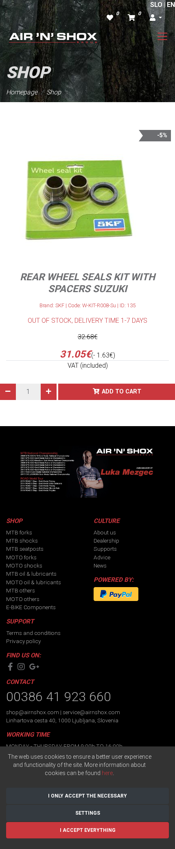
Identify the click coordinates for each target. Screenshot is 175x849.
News (100, 565)
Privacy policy (23, 641)
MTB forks (19, 532)
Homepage (21, 92)
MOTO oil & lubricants (33, 582)
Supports (105, 548)
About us (105, 532)
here (107, 773)
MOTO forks (21, 557)
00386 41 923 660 (58, 696)
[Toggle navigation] (162, 36)
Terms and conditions (33, 633)
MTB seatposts (25, 548)
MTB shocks (22, 540)
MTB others (20, 590)
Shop (53, 92)
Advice (102, 557)
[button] (155, 18)
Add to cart (121, 391)
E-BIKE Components (31, 607)
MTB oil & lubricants (31, 573)
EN (171, 5)
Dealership (106, 540)
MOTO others (22, 599)
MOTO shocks (24, 565)
